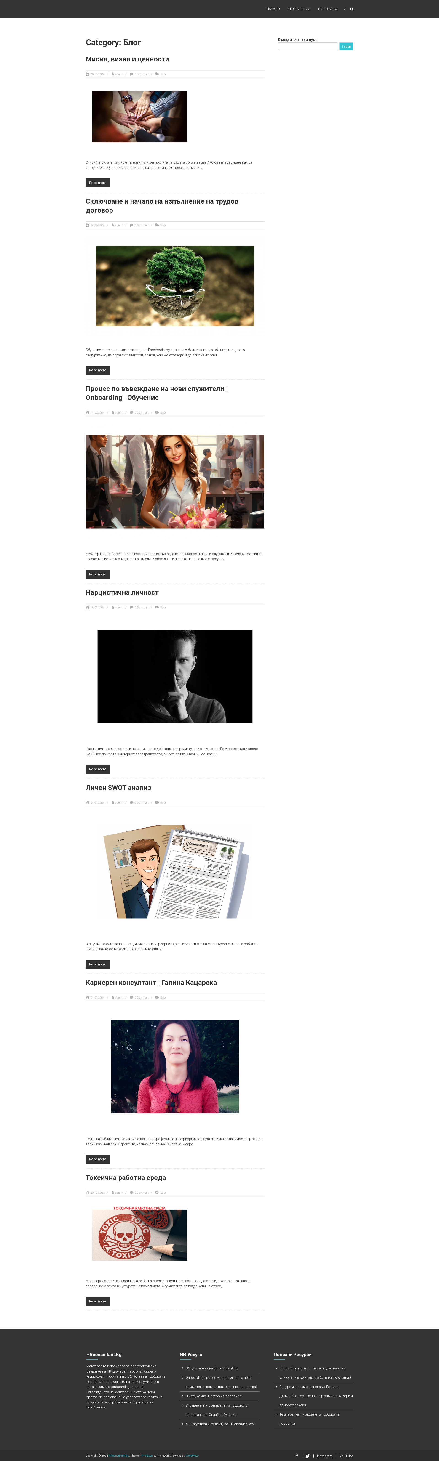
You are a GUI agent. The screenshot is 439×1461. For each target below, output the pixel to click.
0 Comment (141, 74)
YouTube (346, 1456)
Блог (163, 74)
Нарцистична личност (122, 592)
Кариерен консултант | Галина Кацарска (151, 982)
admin (119, 74)
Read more (97, 183)
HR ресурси (328, 9)
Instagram (324, 1456)
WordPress (192, 1455)
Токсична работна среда (126, 1178)
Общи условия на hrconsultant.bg (212, 1368)
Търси (346, 46)
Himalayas (146, 1455)
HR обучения (299, 9)
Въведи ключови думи (298, 40)
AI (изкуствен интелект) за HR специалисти (220, 1424)
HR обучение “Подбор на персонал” (214, 1396)
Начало (273, 9)
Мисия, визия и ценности (127, 59)
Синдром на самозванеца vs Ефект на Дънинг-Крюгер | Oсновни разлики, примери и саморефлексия (316, 1396)
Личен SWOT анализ (118, 788)
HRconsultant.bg (119, 1455)
